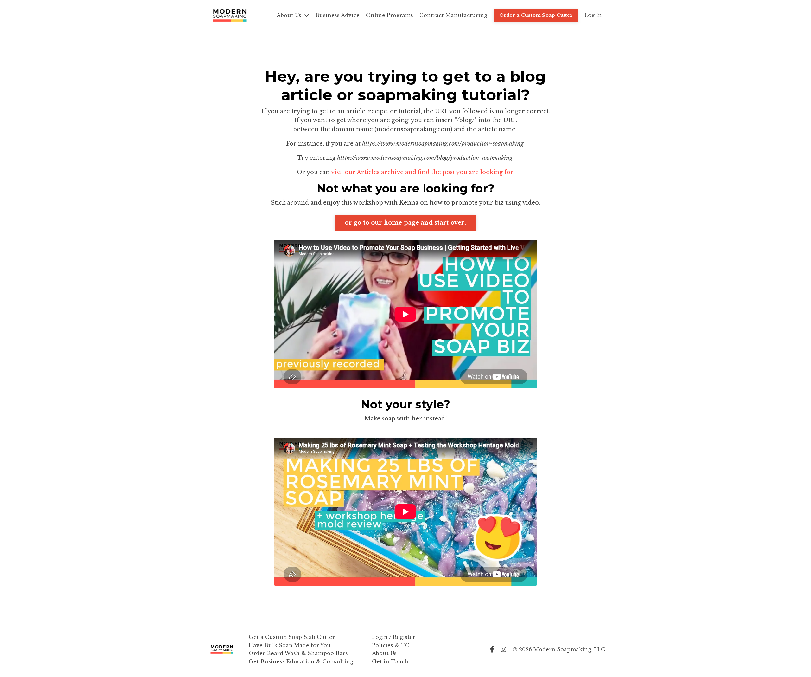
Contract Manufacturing (453, 15)
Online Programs (389, 15)
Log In (593, 15)
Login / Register (393, 637)
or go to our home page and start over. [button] (405, 222)
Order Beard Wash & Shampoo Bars (298, 653)
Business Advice (337, 15)
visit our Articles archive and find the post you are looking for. (422, 172)
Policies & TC (390, 645)
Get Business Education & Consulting (301, 661)
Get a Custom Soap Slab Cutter (292, 637)
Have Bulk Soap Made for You (290, 645)
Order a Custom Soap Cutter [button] (536, 15)
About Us (384, 653)
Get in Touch (390, 661)
